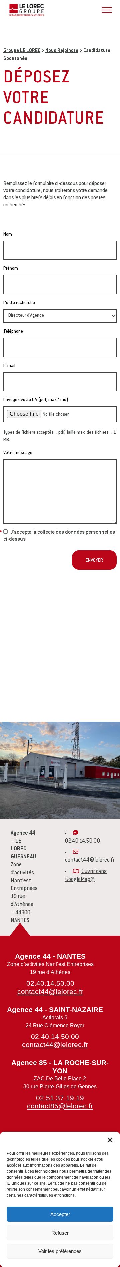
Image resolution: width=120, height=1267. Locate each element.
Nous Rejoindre (61, 50)
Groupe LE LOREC (21, 50)
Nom (7, 234)
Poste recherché (19, 303)
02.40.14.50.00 (82, 841)
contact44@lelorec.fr (90, 860)
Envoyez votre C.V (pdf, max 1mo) (35, 400)
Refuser (60, 1233)
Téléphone (13, 331)
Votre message (17, 453)
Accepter (60, 1214)
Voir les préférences (60, 1251)
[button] (110, 1140)
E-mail (9, 366)
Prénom (10, 268)
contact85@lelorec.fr (60, 1106)
